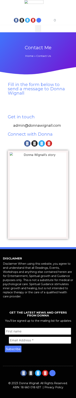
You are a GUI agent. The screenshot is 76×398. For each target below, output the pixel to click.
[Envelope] (38, 20)
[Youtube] (33, 20)
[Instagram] (21, 20)
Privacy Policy (53, 387)
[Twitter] (27, 20)
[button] (64, 20)
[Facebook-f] (16, 20)
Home (29, 55)
